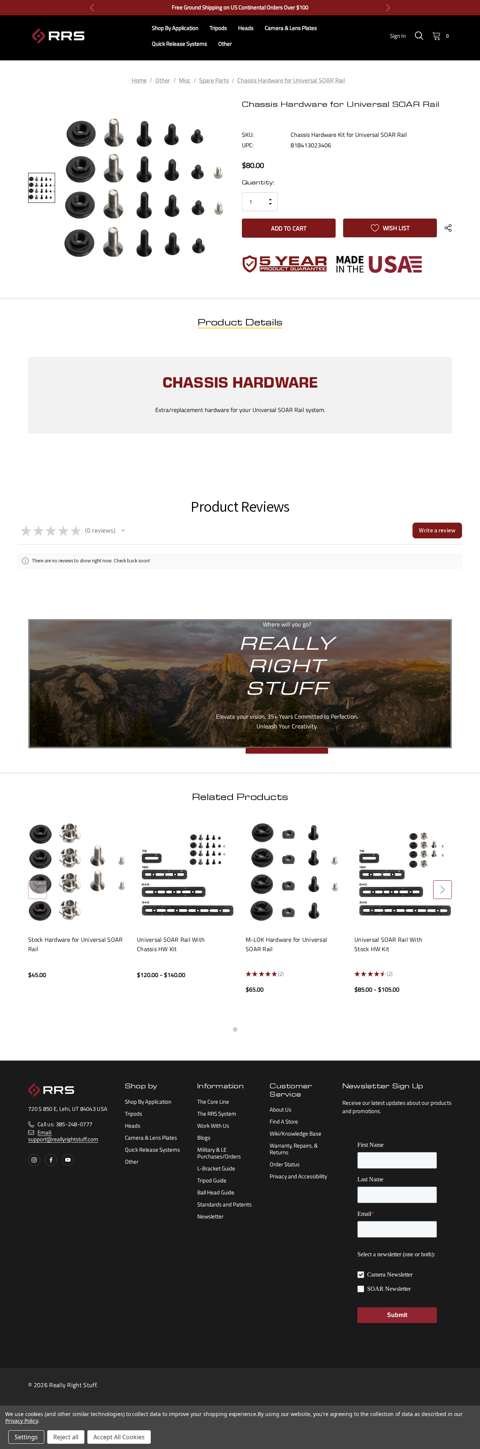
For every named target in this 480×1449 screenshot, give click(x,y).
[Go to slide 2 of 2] (245, 1029)
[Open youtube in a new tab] (68, 1160)
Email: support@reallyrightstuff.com (63, 1135)
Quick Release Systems (152, 1149)
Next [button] (388, 7)
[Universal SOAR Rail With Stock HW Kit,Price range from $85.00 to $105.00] (403, 872)
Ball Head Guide (215, 1192)
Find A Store (284, 1121)
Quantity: (258, 183)
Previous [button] (92, 7)
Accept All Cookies (119, 1437)
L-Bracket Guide (216, 1168)
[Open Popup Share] (448, 228)
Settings (26, 1437)
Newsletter (210, 1216)
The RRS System (216, 1113)
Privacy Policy (21, 1420)
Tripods (133, 1113)
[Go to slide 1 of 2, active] (235, 1029)
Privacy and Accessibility (298, 1176)
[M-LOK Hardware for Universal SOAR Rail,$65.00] (294, 872)
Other (131, 1161)
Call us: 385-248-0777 (65, 1124)
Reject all (65, 1437)
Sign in (398, 35)
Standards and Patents (224, 1204)
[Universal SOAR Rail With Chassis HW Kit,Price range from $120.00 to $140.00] (185, 872)
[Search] (419, 36)
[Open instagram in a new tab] (34, 1160)
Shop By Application (148, 1101)
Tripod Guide (211, 1180)
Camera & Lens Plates (151, 1137)
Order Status (285, 1164)
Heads (132, 1125)
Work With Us (213, 1125)
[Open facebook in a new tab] (51, 1160)
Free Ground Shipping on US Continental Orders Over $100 (240, 7)
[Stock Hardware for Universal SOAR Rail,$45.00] (77, 872)
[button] (123, 530)
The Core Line (213, 1101)
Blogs (203, 1137)
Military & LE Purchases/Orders (219, 1153)
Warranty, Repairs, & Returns (294, 1149)
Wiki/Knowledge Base (295, 1133)
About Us (280, 1109)
